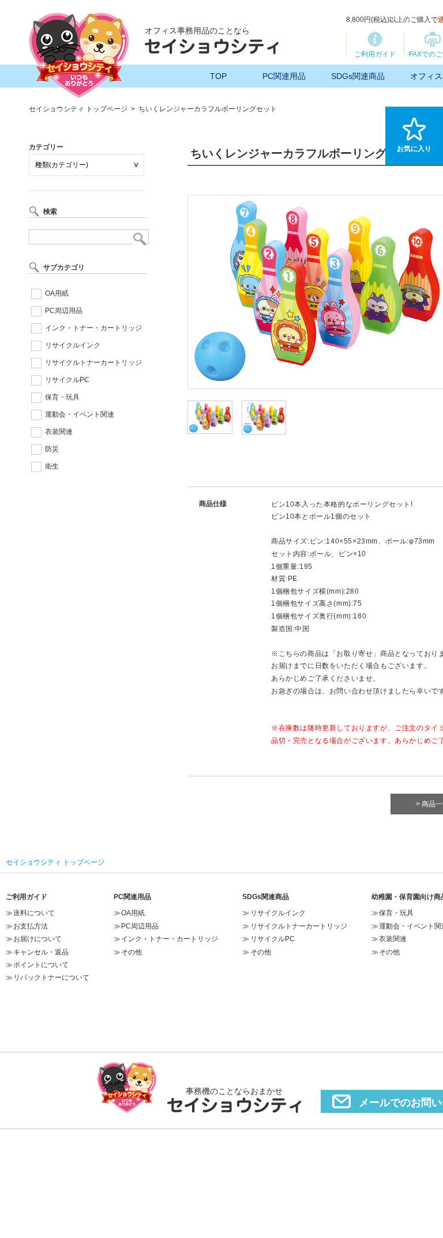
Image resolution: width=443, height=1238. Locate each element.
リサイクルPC (67, 380)
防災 (52, 449)
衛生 (52, 466)
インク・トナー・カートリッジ (93, 328)
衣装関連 (59, 432)
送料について (34, 913)
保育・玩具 (62, 397)
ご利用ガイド (375, 54)
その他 (131, 952)
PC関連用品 (284, 76)
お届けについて (37, 939)
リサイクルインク (72, 345)
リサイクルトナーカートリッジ (93, 362)
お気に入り (414, 149)
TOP (218, 76)
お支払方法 (30, 926)
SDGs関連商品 (358, 76)
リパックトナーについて (51, 977)
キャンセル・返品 (41, 952)
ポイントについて (41, 965)
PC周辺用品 (63, 311)
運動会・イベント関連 (79, 414)
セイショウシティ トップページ (78, 109)
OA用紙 (57, 293)
